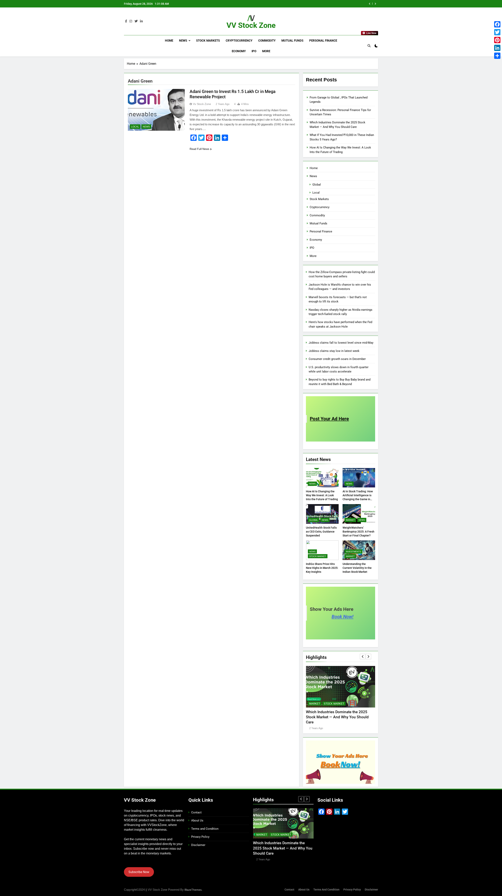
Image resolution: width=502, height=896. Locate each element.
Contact (196, 812)
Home (169, 40)
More (266, 51)
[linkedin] (141, 21)
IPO (254, 51)
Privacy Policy (200, 837)
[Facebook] (497, 24)
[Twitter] (497, 32)
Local (135, 126)
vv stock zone (202, 104)
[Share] (497, 56)
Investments (353, 551)
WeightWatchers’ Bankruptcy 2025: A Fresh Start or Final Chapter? (358, 531)
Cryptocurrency (239, 40)
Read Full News (199, 148)
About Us (197, 820)
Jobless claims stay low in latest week (334, 351)
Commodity (267, 40)
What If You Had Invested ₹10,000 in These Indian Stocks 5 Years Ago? (313, 3)
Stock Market (317, 556)
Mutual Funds (292, 40)
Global (316, 184)
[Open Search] (369, 45)
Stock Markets (208, 40)
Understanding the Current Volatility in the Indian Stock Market (357, 567)
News (183, 40)
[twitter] (136, 21)
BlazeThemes (193, 889)
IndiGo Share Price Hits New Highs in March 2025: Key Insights (322, 567)
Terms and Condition (204, 828)
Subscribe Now (138, 872)
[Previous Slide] (369, 3)
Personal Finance (323, 40)
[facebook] (126, 21)
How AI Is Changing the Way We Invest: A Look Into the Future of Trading (322, 495)
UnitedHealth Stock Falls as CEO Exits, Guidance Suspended (321, 531)
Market (350, 520)
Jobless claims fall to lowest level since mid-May (341, 342)
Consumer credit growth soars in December (337, 359)
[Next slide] (375, 3)
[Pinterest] (497, 40)
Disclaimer (198, 845)
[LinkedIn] (497, 48)
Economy (239, 51)
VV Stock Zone (251, 25)
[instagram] (130, 21)
